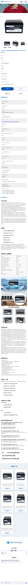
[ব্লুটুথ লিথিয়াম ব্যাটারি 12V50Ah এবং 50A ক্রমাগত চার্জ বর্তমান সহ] (7, 520)
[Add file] (2, 582)
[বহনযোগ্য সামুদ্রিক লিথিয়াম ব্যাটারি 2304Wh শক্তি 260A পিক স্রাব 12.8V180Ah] (7, 476)
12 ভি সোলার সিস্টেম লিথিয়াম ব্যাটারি (8, 455)
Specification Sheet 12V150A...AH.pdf (10, 121)
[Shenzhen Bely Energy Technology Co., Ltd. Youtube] (15, 551)
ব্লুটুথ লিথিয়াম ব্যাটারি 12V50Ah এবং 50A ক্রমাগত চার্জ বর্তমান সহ (7, 529)
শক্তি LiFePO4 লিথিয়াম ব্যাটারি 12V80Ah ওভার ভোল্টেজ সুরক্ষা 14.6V (7, 507)
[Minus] (26, 553)
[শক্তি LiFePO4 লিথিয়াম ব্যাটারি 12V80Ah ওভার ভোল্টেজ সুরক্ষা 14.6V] (7, 498)
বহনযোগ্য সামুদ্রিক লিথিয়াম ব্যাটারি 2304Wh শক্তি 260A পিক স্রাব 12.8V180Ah (7, 485)
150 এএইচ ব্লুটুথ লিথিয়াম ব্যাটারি (13, 452)
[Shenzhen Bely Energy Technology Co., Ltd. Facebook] (12, 551)
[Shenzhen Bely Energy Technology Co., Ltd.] (5, 2)
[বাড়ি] (14, 542)
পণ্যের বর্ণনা (20, 93)
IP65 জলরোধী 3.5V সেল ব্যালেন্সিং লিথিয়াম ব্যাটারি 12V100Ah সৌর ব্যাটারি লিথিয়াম (20, 485)
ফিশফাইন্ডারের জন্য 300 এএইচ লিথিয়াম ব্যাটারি (10, 458)
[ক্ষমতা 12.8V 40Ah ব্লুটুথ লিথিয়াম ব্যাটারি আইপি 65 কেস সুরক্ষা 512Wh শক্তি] (20, 498)
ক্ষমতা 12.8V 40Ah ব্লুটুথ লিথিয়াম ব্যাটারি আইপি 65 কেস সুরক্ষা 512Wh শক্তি (21, 507)
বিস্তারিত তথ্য (7, 93)
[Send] (26, 582)
